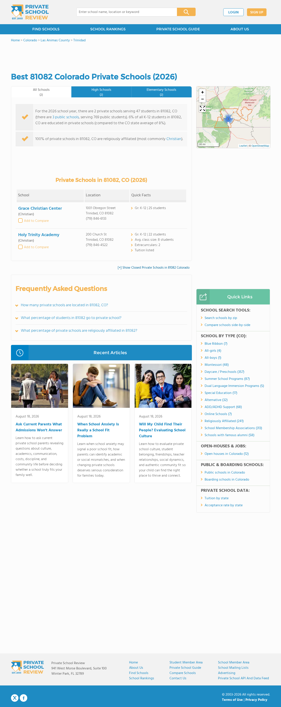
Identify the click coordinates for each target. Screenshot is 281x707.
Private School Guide (185, 668)
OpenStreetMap (260, 146)
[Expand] (202, 109)
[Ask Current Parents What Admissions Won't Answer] (39, 387)
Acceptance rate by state (224, 505)
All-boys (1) (213, 358)
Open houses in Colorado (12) (227, 454)
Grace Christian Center (40, 209)
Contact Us (177, 678)
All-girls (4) (213, 351)
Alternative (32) (216, 400)
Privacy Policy (256, 700)
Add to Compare (36, 221)
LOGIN (233, 12)
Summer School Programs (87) (227, 379)
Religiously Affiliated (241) (224, 421)
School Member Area (233, 662)
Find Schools (138, 673)
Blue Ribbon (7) (216, 343)
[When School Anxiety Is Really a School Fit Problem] (101, 387)
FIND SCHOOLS (45, 29)
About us (136, 668)
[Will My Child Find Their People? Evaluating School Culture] (163, 387)
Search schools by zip (221, 318)
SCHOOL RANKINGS (108, 29)
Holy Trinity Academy (38, 235)
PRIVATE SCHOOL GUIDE (178, 29)
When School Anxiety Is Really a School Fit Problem (98, 430)
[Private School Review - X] (14, 698)
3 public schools (65, 117)
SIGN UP (256, 12)
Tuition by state (217, 498)
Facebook (23, 698)
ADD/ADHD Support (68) (223, 407)
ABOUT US (240, 29)
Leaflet (243, 146)
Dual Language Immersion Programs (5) (234, 386)
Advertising (226, 673)
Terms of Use (232, 700)
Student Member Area (186, 662)
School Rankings (141, 678)
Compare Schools (182, 673)
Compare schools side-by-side (227, 325)
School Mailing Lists (233, 668)
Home (133, 662)
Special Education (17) (221, 393)
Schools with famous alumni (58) (229, 435)
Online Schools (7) (218, 414)
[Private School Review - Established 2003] (30, 12)
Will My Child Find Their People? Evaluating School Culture (162, 430)
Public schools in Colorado (225, 472)
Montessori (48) (217, 365)
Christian (173, 139)
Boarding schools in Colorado (227, 479)
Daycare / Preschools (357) (224, 372)
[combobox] (123, 12)
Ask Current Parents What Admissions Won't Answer (39, 427)
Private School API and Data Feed (243, 678)
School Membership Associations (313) (233, 428)
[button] (228, 119)
